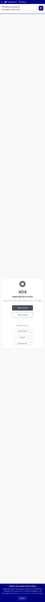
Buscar (23, 2)
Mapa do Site (22, 343)
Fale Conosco (22, 331)
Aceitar (22, 598)
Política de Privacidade (23, 593)
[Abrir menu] (41, 8)
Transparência (12, 2)
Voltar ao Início (22, 308)
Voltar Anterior (22, 315)
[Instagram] (2, 2)
